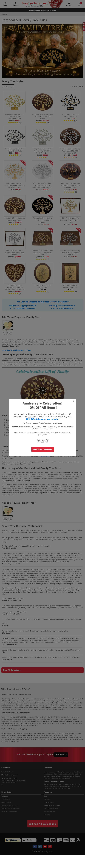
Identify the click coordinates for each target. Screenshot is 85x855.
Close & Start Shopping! (42, 449)
